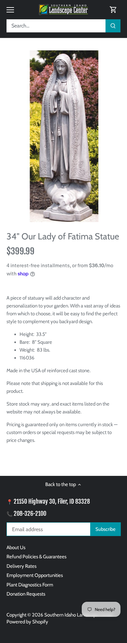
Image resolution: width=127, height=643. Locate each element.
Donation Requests (26, 594)
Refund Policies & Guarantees (36, 557)
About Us (16, 547)
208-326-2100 (30, 513)
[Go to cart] (113, 10)
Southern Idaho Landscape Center (79, 615)
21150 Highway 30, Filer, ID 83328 (52, 501)
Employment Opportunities (35, 575)
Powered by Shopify (27, 622)
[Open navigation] (10, 9)
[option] (63, 136)
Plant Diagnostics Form (30, 585)
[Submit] (113, 25)
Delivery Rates (21, 566)
